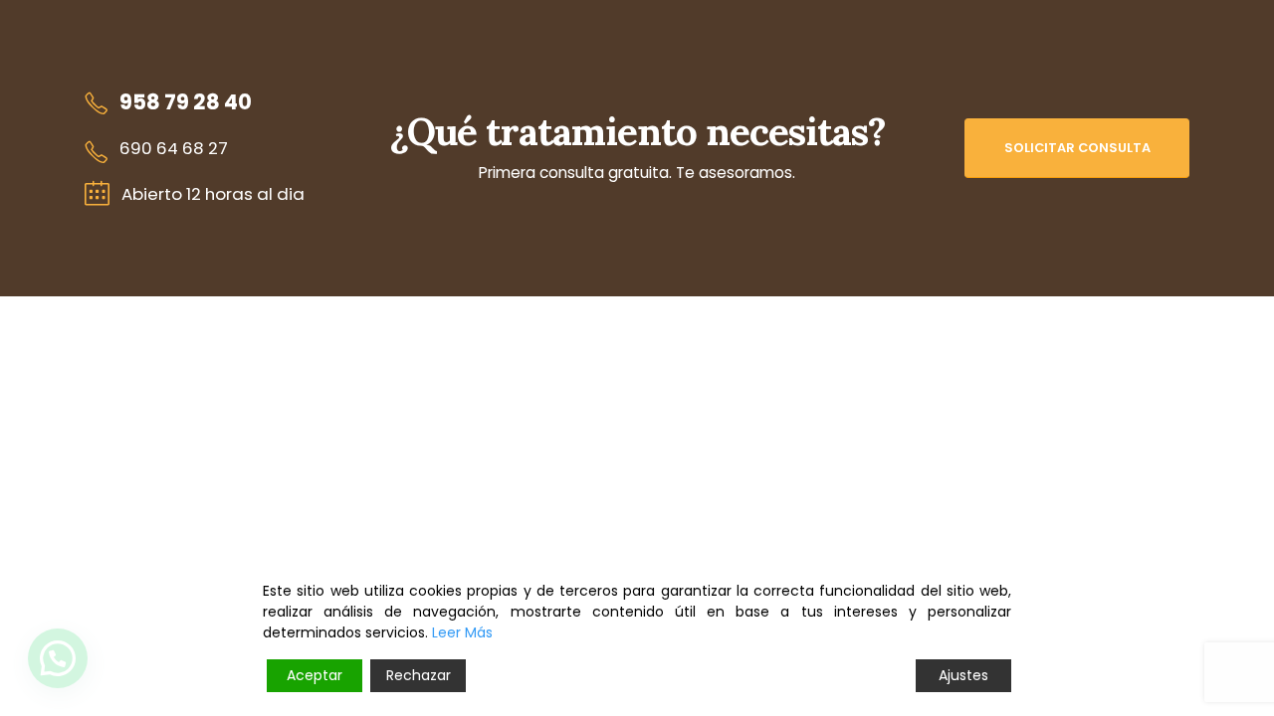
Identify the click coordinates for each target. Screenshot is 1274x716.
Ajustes (963, 675)
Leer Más (462, 632)
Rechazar (418, 675)
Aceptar (314, 675)
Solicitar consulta (1077, 147)
